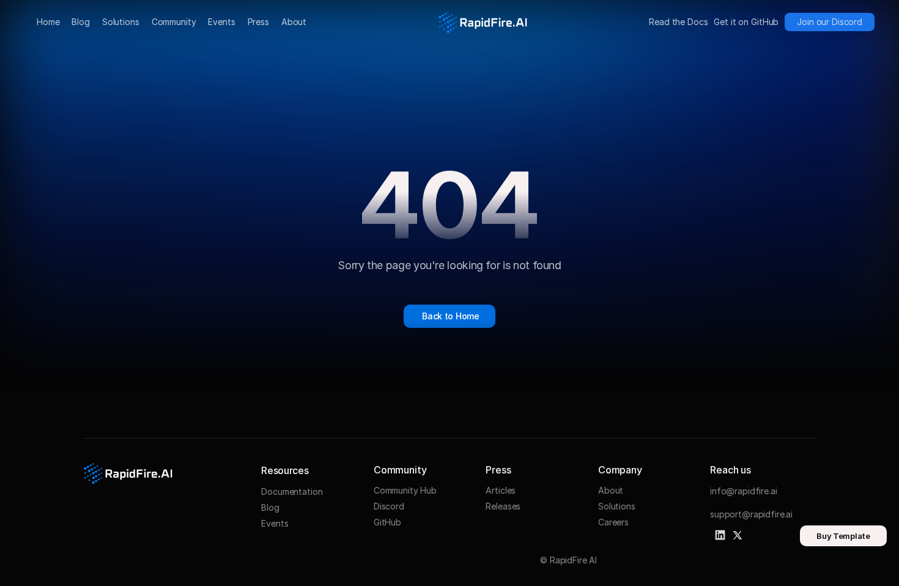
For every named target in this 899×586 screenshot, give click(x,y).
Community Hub (405, 490)
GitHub (387, 522)
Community (174, 22)
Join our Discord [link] (829, 22)
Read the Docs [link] (678, 22)
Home (48, 22)
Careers (613, 522)
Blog (80, 22)
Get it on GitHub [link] (746, 22)
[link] (830, 22)
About (293, 22)
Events (221, 22)
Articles (501, 490)
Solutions (120, 22)
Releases (503, 506)
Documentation (291, 491)
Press (258, 22)
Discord (389, 506)
